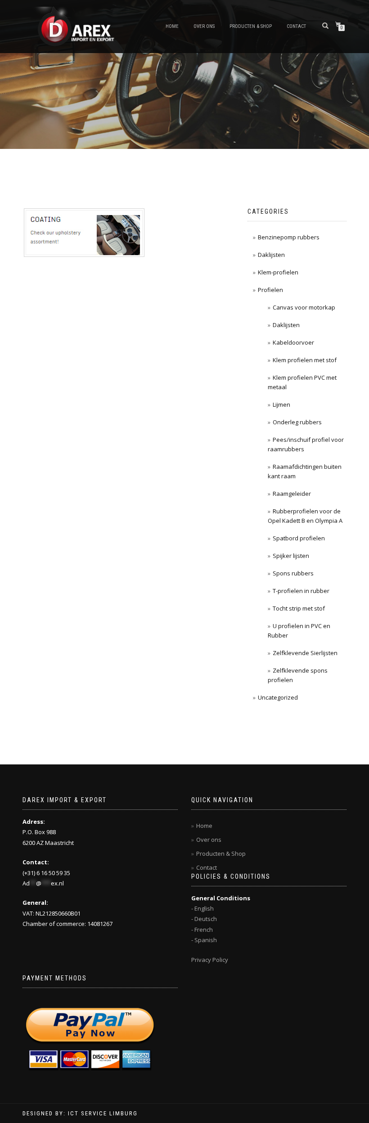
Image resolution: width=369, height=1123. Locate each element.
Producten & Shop (251, 26)
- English (202, 908)
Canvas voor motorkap (304, 307)
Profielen (270, 290)
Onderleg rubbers (297, 422)
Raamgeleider (292, 494)
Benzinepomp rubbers (289, 237)
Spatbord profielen (299, 538)
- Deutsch (204, 919)
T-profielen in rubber (301, 591)
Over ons (204, 26)
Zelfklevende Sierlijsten (305, 653)
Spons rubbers (293, 573)
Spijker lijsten (291, 556)
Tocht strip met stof (299, 608)
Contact (296, 26)
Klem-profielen (278, 272)
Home (172, 26)
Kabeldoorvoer (293, 342)
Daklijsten (271, 255)
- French (202, 929)
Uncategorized (278, 697)
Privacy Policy (209, 960)
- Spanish (204, 940)
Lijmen (281, 404)
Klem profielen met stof (305, 360)
